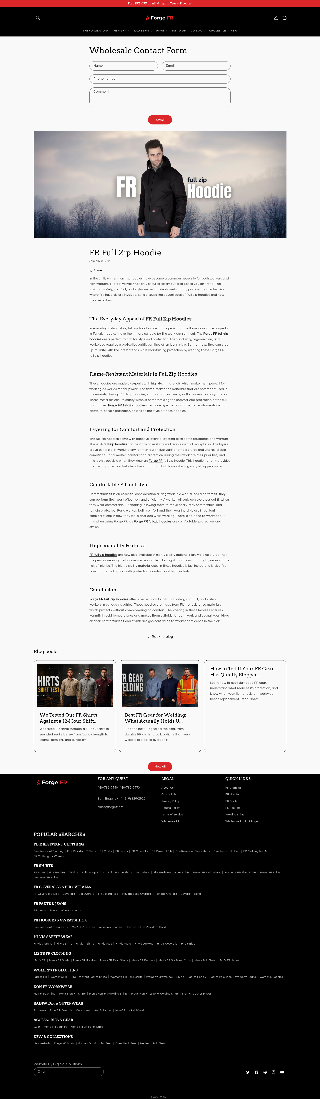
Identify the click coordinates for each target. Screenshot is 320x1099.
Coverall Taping (191, 893)
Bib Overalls (86, 893)
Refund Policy (170, 808)
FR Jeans (121, 851)
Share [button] (98, 270)
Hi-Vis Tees (105, 943)
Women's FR (59, 977)
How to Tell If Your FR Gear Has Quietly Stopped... (242, 671)
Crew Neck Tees (126, 1043)
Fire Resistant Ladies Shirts (172, 872)
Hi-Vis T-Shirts (85, 943)
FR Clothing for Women (49, 856)
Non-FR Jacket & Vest (196, 993)
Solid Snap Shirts (93, 872)
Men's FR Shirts (270, 872)
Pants (53, 910)
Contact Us (168, 794)
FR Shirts (231, 801)
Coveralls (69, 893)
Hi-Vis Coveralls (167, 943)
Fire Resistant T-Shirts (81, 851)
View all (160, 766)
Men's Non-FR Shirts (72, 993)
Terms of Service (172, 814)
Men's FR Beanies (143, 960)
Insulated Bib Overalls (136, 893)
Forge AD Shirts (64, 1043)
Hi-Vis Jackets (143, 943)
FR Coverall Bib (162, 851)
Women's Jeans (71, 910)
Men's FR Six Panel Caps (175, 960)
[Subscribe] (99, 1071)
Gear (37, 1026)
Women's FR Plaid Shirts (240, 872)
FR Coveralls (139, 851)
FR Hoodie (232, 794)
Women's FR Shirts (46, 877)
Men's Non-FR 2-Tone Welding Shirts (155, 993)
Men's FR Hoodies (83, 927)
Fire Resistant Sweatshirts (193, 851)
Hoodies (131, 927)
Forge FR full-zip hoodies (152, 521)
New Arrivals (42, 1043)
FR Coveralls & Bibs (46, 893)
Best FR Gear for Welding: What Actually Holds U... (155, 718)
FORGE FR (164, 1097)
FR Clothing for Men (256, 851)
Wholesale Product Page (241, 821)
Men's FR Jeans (229, 960)
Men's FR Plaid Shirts (207, 872)
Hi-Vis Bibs (188, 943)
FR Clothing (233, 787)
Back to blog (162, 637)
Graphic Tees (103, 1043)
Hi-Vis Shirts (64, 943)
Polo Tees (159, 1043)
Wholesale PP (170, 821)
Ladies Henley (197, 977)
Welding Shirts (234, 814)
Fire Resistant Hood (227, 851)
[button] (38, 18)
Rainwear (40, 1010)
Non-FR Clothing (44, 993)
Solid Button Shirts (120, 872)
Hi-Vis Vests (123, 943)
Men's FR (40, 960)
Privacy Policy (170, 801)
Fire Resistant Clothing (49, 851)
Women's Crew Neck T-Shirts (165, 977)
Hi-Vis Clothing (43, 943)
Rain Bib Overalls (165, 893)
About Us (167, 787)
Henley (144, 1043)
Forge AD (84, 1043)
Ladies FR (40, 977)
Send (160, 119)
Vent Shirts (143, 872)
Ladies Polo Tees (220, 977)
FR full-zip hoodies (103, 555)
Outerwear (83, 1010)
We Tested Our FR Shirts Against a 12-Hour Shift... (69, 718)
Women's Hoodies (110, 927)
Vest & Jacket (103, 1010)
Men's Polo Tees (204, 960)
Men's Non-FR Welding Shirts (108, 993)
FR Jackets (232, 808)
